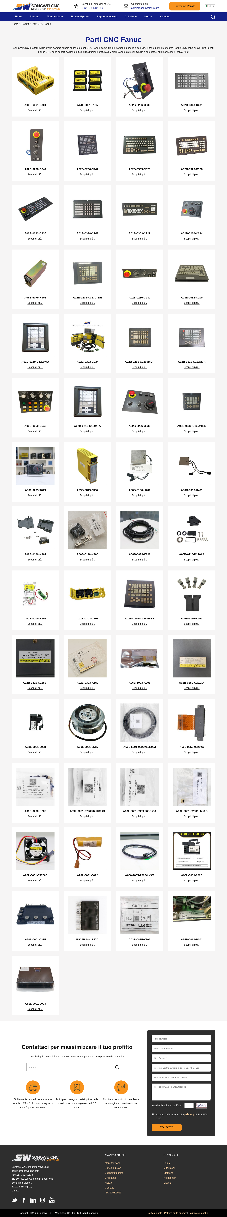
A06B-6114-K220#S (191, 554)
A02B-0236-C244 (35, 169)
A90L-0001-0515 (87, 746)
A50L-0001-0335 (35, 939)
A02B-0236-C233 (139, 105)
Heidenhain (170, 1178)
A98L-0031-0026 (191, 875)
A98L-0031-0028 (35, 746)
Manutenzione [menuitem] (55, 16)
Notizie (109, 1182)
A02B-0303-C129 (139, 233)
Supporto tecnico (114, 1173)
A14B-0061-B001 (192, 939)
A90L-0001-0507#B (35, 875)
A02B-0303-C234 (87, 361)
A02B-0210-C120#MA (35, 361)
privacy (189, 1114)
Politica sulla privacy (175, 1213)
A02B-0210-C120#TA (87, 425)
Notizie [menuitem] (148, 16)
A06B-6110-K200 (87, 554)
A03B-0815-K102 (139, 939)
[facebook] (24, 1200)
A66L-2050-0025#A (191, 746)
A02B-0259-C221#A (191, 682)
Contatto (109, 1187)
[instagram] (43, 1200)
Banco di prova (113, 1168)
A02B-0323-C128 (192, 169)
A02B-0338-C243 (87, 233)
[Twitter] (14, 1200)
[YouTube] (52, 1200)
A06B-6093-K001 (139, 682)
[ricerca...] (117, 1067)
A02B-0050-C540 (35, 425)
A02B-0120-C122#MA (192, 361)
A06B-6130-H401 (139, 490)
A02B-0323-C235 (35, 233)
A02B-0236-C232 (139, 297)
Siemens (168, 1173)
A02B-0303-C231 (192, 105)
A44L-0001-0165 (87, 105)
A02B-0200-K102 (35, 618)
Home (15, 24)
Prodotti (25, 24)
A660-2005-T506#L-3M (139, 875)
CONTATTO (166, 1127)
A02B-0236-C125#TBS (191, 425)
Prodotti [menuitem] (34, 16)
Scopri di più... (35, 110)
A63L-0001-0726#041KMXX (87, 811)
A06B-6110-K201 (191, 618)
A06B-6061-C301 (35, 105)
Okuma (167, 1182)
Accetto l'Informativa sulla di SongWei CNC (182, 1116)
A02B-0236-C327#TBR (87, 297)
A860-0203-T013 (35, 490)
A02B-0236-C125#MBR (139, 618)
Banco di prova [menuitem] (80, 16)
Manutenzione (112, 1163)
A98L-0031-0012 (87, 875)
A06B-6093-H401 (192, 490)
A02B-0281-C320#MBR (139, 361)
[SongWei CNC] (37, 6)
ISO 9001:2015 (113, 1192)
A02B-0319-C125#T (35, 682)
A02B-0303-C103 (87, 618)
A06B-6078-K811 (139, 554)
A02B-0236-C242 (87, 169)
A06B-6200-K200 (35, 811)
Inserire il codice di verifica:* (167, 1105)
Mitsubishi (169, 1168)
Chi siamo (110, 1178)
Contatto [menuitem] (165, 16)
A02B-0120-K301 (35, 554)
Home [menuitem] (18, 16)
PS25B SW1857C (87, 939)
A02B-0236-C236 (139, 425)
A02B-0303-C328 (139, 169)
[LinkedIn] (33, 1200)
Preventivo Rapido (185, 6)
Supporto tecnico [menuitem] (107, 16)
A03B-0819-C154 (87, 490)
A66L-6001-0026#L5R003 (139, 746)
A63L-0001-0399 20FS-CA (139, 811)
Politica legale (154, 1213)
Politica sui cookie (198, 1213)
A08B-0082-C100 (192, 297)
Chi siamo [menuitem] (131, 16)
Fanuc (167, 1163)
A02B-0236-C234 (192, 233)
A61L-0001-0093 (35, 1003)
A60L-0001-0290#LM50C (192, 811)
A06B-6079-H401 (35, 297)
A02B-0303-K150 (87, 682)
